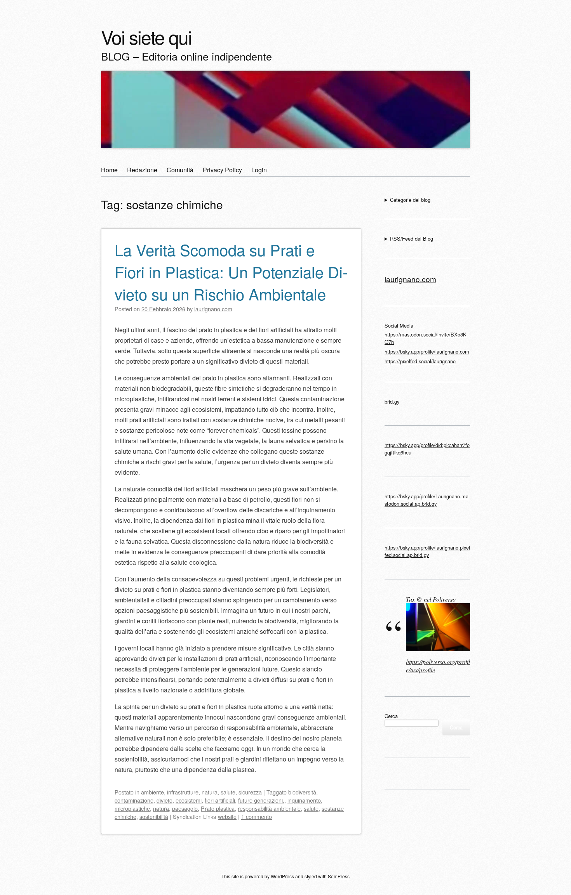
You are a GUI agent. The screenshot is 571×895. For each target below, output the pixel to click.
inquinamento (304, 800)
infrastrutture (182, 792)
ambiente (152, 792)
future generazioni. (261, 800)
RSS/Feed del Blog (411, 238)
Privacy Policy (222, 169)
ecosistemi (189, 800)
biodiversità (302, 792)
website (227, 816)
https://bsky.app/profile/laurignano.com (427, 351)
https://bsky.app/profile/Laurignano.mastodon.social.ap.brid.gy (426, 500)
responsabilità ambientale (269, 808)
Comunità (180, 169)
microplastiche (132, 808)
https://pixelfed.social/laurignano (420, 361)
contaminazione (134, 800)
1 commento (256, 816)
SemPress (339, 876)
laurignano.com (410, 279)
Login (259, 169)
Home (109, 169)
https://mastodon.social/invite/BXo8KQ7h (426, 338)
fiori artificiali (220, 800)
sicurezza (250, 792)
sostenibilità (153, 816)
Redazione (142, 169)
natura (210, 792)
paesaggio (185, 808)
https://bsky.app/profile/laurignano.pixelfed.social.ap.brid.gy (427, 551)
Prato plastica (218, 808)
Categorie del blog (410, 199)
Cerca (391, 716)
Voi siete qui (146, 36)
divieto (164, 800)
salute (228, 792)
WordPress (282, 876)
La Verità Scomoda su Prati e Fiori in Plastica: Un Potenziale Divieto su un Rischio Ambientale (231, 271)
